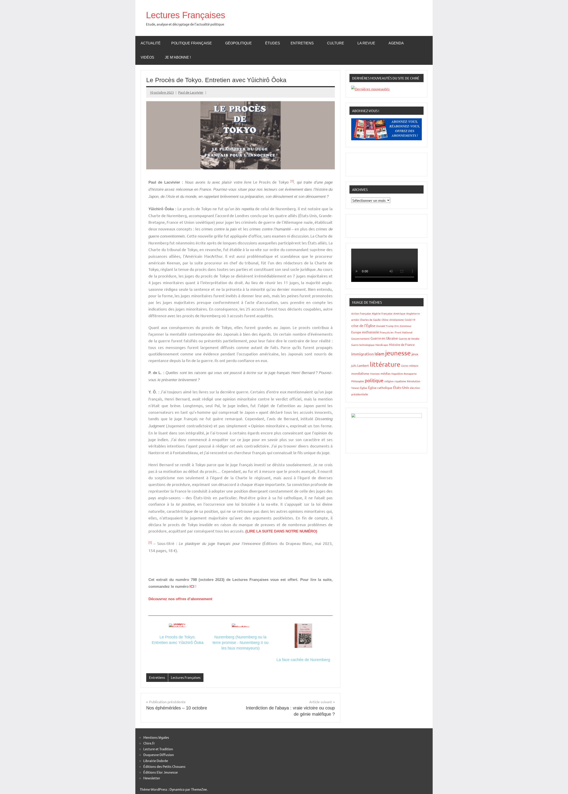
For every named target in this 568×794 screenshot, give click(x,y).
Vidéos (147, 57)
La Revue (366, 43)
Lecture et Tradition (158, 749)
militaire (413, 365)
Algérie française (382, 313)
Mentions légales (156, 737)
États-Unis (401, 387)
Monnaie (375, 373)
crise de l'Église (363, 325)
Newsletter (151, 778)
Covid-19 (410, 319)
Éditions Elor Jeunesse (160, 772)
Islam (379, 353)
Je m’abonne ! (178, 57)
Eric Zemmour (403, 326)
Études (272, 43)
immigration (362, 353)
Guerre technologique (363, 345)
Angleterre (413, 313)
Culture (335, 43)
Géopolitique (238, 43)
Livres (404, 365)
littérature (385, 364)
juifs (353, 365)
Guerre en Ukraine (384, 338)
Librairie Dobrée (155, 760)
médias (385, 373)
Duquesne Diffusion (158, 754)
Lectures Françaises (185, 15)
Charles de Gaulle (370, 319)
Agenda (396, 43)
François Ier (387, 332)
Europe (356, 332)
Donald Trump (385, 326)
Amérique (399, 313)
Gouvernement (360, 338)
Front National (403, 332)
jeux (415, 354)
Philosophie (357, 381)
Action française (361, 313)
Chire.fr (149, 743)
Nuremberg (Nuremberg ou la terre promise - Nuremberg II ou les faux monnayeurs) (240, 642)
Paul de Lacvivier (190, 92)
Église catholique (380, 388)
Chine (385, 319)
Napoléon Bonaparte (404, 373)
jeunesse (398, 353)
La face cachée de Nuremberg (303, 659)
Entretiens (302, 43)
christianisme (396, 319)
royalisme (400, 381)
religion (389, 381)
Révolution (413, 381)
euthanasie (370, 332)
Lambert (363, 365)
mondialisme (360, 373)
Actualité (151, 43)
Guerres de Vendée (409, 338)
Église (363, 388)
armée (355, 319)
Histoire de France (402, 345)
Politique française (191, 43)
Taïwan (355, 388)
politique (374, 380)
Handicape (381, 345)
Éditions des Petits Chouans (164, 766)
